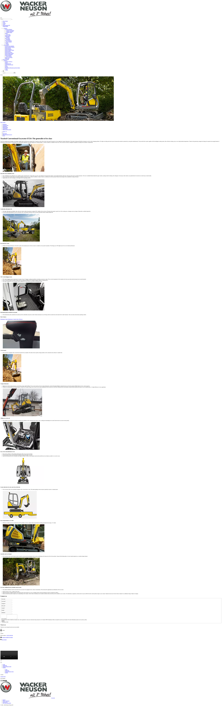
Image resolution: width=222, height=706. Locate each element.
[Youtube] (5, 680)
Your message (4, 618)
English (4, 26)
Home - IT (5, 131)
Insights (6, 66)
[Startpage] (25, 16)
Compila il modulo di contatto (7, 637)
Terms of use (5, 701)
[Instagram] (2, 680)
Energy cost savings (8, 57)
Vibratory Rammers (9, 31)
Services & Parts (6, 59)
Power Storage (9, 41)
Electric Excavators (8, 52)
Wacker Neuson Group (7, 666)
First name (3, 599)
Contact (4, 23)
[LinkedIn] (6, 680)
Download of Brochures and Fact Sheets (12, 67)
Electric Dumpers (8, 55)
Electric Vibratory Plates (9, 50)
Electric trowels (8, 48)
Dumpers (8, 37)
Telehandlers (7, 36)
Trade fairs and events (9, 64)
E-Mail (2, 610)
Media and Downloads (7, 129)
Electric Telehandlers (9, 54)
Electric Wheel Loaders (9, 53)
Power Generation (8, 40)
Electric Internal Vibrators (9, 47)
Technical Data (5, 125)
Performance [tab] (2, 319)
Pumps (7, 43)
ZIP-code (3, 605)
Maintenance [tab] (10, 319)
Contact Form (2, 676)
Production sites (8, 63)
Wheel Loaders (8, 35)
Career (4, 24)
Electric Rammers (8, 49)
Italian (7, 26)
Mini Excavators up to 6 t (7, 134)
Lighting (6, 42)
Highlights (5, 124)
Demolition (8, 39)
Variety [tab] (6, 319)
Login (4, 22)
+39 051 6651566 (9, 635)
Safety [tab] (17, 319)
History (6, 62)
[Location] (1, 680)
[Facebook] (3, 680)
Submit (3, 620)
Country (3, 608)
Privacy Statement (6, 700)
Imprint (4, 699)
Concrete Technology (10, 30)
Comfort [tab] (14, 319)
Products (5, 28)
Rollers (6, 33)
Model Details (5, 127)
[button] (6, 25)
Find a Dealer (5, 21)
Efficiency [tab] (21, 319)
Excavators (8, 34)
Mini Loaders (7, 38)
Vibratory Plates (9, 32)
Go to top (53, 697)
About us (5, 60)
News (6, 65)
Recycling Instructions (7, 703)
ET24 (4, 135)
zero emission (6, 44)
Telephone (3, 612)
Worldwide (5, 665)
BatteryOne (7, 58)
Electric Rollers (8, 51)
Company (3, 603)
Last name (3, 601)
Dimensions (5, 126)
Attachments (5, 128)
